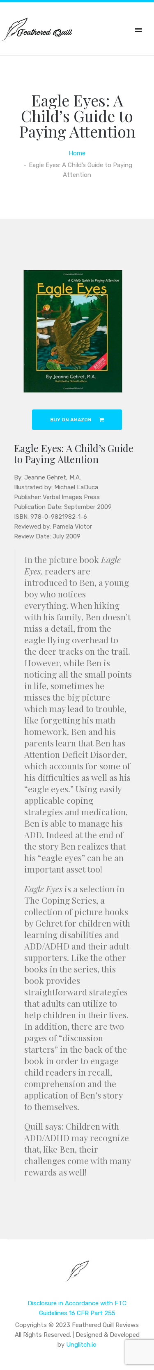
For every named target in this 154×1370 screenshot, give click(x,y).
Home (77, 153)
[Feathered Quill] (77, 1276)
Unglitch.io (81, 1344)
